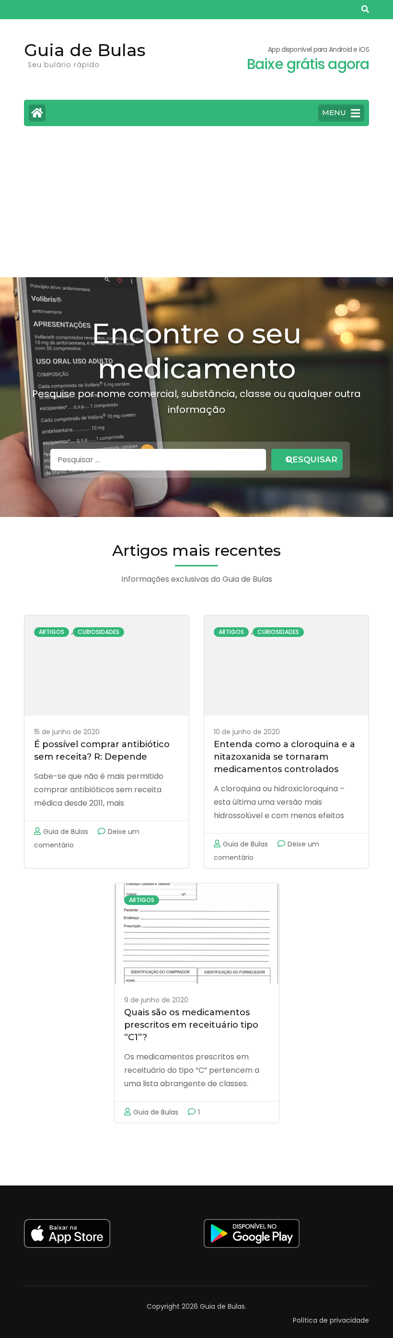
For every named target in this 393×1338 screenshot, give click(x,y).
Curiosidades (98, 632)
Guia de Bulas (85, 49)
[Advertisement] (196, 205)
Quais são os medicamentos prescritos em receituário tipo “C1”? (191, 1025)
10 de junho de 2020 (247, 732)
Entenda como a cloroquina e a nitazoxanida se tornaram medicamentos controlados (284, 757)
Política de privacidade (331, 1320)
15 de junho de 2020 (67, 732)
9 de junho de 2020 (156, 1000)
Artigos (51, 632)
